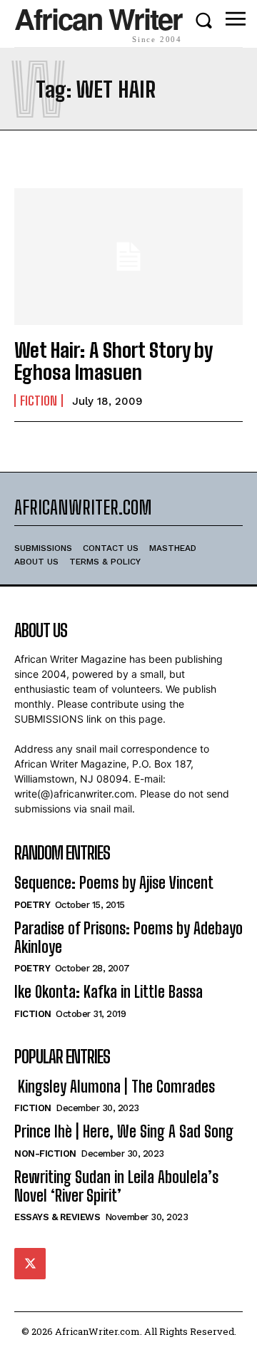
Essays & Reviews (57, 1217)
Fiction (38, 400)
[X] (30, 1263)
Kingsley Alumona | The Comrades (114, 1086)
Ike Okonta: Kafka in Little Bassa (108, 991)
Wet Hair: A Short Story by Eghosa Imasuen (113, 361)
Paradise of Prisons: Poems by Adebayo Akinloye (128, 937)
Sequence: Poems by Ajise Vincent (113, 882)
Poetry (32, 904)
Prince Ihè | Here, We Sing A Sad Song (123, 1131)
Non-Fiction (45, 1153)
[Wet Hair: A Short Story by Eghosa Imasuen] (128, 256)
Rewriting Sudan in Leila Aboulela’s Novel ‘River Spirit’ (116, 1186)
